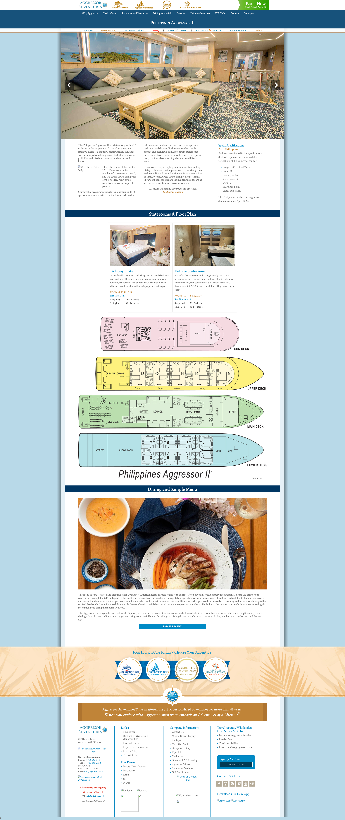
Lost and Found (131, 743)
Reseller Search (227, 739)
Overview (87, 30)
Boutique (248, 13)
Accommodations (134, 30)
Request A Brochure (182, 768)
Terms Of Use (130, 755)
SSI (124, 778)
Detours (181, 13)
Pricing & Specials (162, 13)
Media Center (110, 13)
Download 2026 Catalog (184, 760)
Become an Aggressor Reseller (235, 735)
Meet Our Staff (180, 744)
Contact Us (177, 732)
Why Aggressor (90, 13)
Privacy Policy (130, 751)
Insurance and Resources (135, 13)
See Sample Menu (173, 192)
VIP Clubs (220, 13)
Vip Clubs (177, 752)
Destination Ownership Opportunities (135, 737)
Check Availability (228, 743)
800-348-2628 (94, 762)
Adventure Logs (237, 30)
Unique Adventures (200, 13)
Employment (129, 732)
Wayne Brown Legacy (183, 736)
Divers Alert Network (134, 766)
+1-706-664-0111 (95, 796)
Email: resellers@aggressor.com (235, 747)
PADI (126, 774)
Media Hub (178, 756)
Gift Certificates (180, 772)
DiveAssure (129, 770)
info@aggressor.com (93, 771)
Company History (181, 748)
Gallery (259, 30)
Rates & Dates (109, 30)
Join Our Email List (236, 764)
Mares (126, 783)
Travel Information (177, 30)
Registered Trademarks (135, 747)
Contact (235, 13)
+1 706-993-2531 (93, 759)
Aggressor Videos (181, 764)
